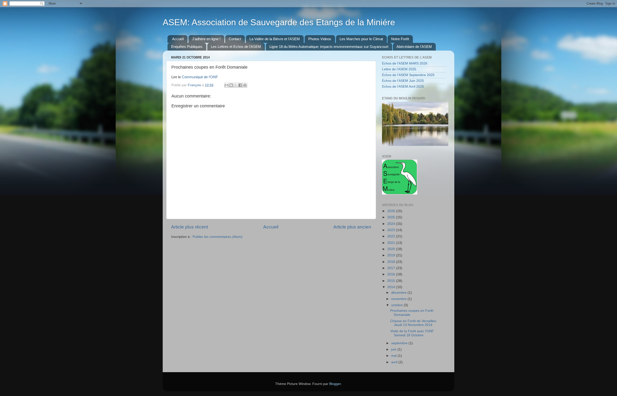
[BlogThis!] (231, 85)
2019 (391, 255)
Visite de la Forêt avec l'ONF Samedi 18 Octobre (412, 333)
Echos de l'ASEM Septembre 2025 (408, 75)
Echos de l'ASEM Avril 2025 (403, 86)
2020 (391, 249)
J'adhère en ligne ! (206, 39)
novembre (399, 299)
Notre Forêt (400, 39)
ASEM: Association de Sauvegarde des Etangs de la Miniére (279, 22)
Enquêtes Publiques (186, 47)
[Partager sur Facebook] (240, 85)
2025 (391, 217)
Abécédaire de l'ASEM (414, 47)
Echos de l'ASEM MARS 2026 (404, 63)
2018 (391, 262)
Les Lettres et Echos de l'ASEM (236, 47)
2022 (391, 236)
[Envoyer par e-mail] (226, 85)
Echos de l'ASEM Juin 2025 (403, 81)
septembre (400, 343)
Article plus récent (189, 226)
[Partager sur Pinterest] (244, 85)
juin (394, 349)
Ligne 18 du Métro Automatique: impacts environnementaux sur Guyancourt (328, 47)
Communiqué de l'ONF (200, 77)
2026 (391, 211)
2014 (391, 287)
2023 (391, 230)
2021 (391, 243)
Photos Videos (319, 39)
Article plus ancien (352, 226)
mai (394, 355)
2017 (391, 268)
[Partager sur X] (235, 85)
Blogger (335, 384)
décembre (399, 292)
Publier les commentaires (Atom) (217, 237)
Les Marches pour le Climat (361, 39)
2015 (391, 281)
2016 (391, 274)
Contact (235, 39)
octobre (397, 305)
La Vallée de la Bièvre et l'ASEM (274, 39)
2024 (391, 224)
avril (394, 362)
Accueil (178, 39)
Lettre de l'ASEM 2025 (399, 69)
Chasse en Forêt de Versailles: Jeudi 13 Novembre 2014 (413, 323)
